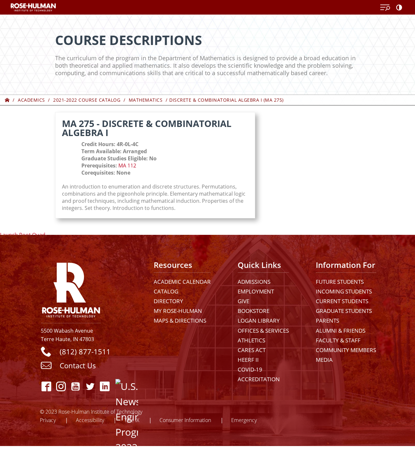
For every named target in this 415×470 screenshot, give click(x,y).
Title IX (131, 420)
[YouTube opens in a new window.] (75, 386)
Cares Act (252, 350)
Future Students (340, 281)
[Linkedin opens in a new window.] (105, 386)
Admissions (254, 281)
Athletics (251, 340)
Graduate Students (344, 311)
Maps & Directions (180, 320)
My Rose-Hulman (178, 311)
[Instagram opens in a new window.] (61, 386)
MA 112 (127, 165)
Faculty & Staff (338, 340)
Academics (31, 100)
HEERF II (248, 359)
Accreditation (259, 379)
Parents (327, 320)
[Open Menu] (385, 8)
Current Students (342, 301)
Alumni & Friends (340, 330)
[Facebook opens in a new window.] (46, 386)
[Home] (7, 100)
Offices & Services (263, 330)
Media (324, 359)
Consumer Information (185, 420)
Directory (168, 301)
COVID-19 (250, 369)
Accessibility (90, 420)
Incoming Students (344, 291)
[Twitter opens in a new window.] (90, 386)
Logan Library (259, 320)
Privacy (48, 420)
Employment (256, 291)
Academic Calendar (182, 281)
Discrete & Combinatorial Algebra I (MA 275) (226, 100)
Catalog (166, 291)
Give (243, 301)
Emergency (244, 420)
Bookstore (253, 311)
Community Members (346, 350)
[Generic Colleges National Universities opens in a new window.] (121, 386)
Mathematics (146, 100)
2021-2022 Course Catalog (86, 100)
